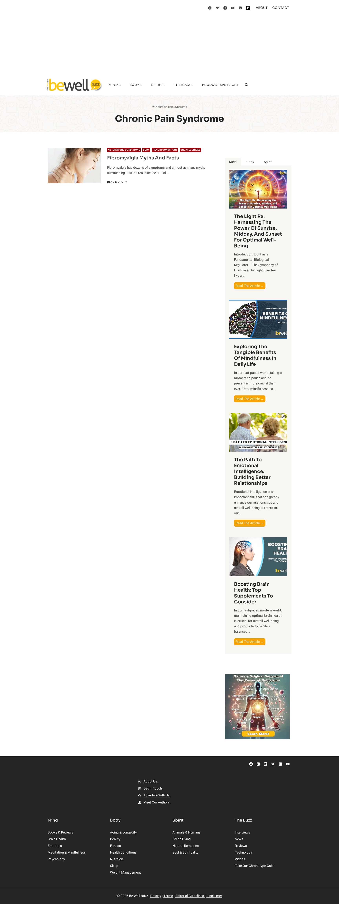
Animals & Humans (186, 832)
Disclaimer (214, 895)
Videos (240, 859)
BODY (146, 150)
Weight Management (125, 872)
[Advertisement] (169, 45)
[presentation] (74, 165)
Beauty (115, 839)
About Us (150, 781)
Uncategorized (190, 150)
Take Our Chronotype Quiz (254, 865)
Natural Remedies (185, 845)
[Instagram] (225, 8)
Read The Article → (250, 286)
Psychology (56, 859)
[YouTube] (233, 8)
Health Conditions (165, 150)
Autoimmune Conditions (124, 150)
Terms (168, 895)
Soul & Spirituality (185, 852)
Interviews (242, 832)
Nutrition (116, 859)
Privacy (155, 895)
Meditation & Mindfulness (67, 852)
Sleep (114, 865)
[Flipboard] (248, 8)
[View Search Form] (246, 85)
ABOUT (262, 8)
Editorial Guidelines (190, 895)
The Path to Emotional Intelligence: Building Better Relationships (252, 471)
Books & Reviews (60, 832)
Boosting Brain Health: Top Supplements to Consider (253, 593)
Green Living (181, 839)
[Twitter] (217, 8)
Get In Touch (152, 788)
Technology (243, 852)
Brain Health (57, 839)
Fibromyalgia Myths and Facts (143, 158)
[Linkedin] (258, 764)
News (239, 839)
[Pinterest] (240, 8)
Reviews (241, 845)
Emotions (55, 845)
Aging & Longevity (123, 832)
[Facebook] (210, 8)
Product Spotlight (220, 85)
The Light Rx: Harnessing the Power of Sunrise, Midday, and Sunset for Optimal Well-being (258, 231)
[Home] (153, 107)
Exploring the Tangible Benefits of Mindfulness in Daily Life (255, 355)
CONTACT (280, 8)
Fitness (115, 845)
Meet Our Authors (156, 802)
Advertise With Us (156, 795)
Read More (117, 182)
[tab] (233, 162)
